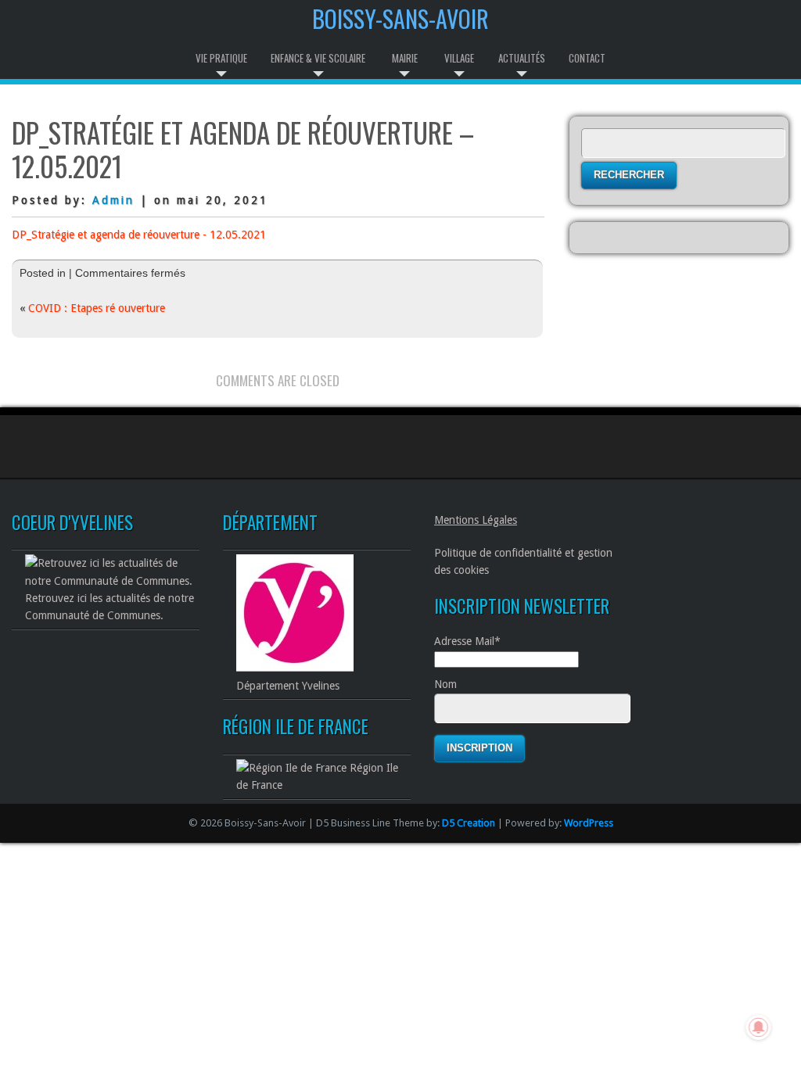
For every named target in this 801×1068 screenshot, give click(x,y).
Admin (113, 200)
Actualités (521, 58)
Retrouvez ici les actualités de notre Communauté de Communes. (109, 607)
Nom (445, 684)
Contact (587, 58)
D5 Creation (468, 823)
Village (459, 58)
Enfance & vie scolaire (318, 58)
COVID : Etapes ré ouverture (96, 308)
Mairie (405, 58)
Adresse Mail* (467, 641)
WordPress (588, 823)
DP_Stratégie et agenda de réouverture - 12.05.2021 (139, 234)
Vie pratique (221, 58)
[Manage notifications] (758, 1027)
